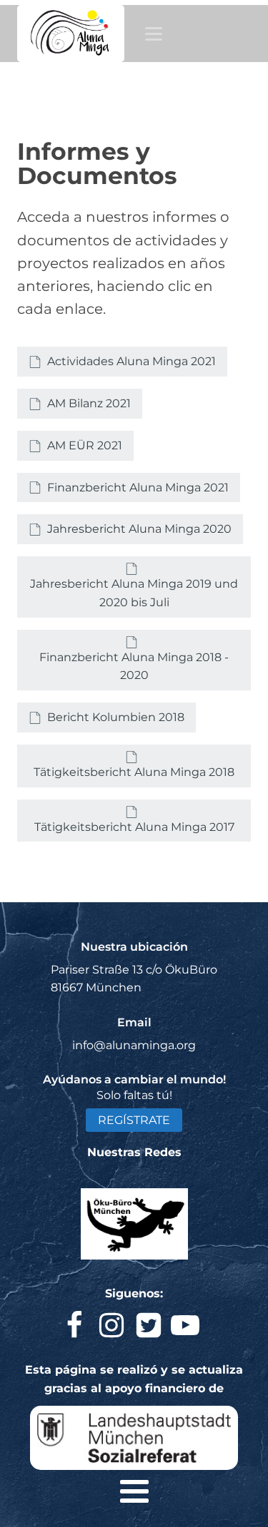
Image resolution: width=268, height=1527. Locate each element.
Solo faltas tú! (134, 1095)
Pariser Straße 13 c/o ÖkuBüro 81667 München (134, 979)
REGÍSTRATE (134, 1120)
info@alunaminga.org (134, 1045)
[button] (122, 362)
